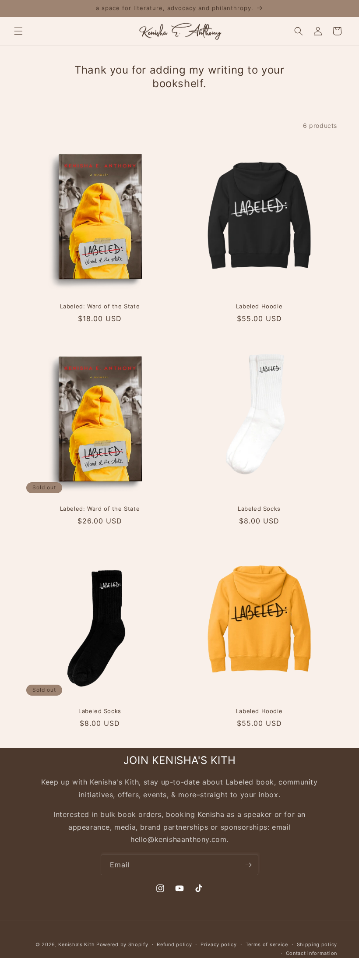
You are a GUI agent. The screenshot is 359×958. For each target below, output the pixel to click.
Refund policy (174, 944)
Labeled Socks (259, 508)
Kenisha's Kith (76, 944)
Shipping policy (317, 944)
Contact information (311, 953)
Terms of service (267, 944)
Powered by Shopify (122, 944)
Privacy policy (219, 944)
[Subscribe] (248, 865)
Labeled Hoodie (259, 306)
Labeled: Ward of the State (100, 306)
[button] (18, 31)
